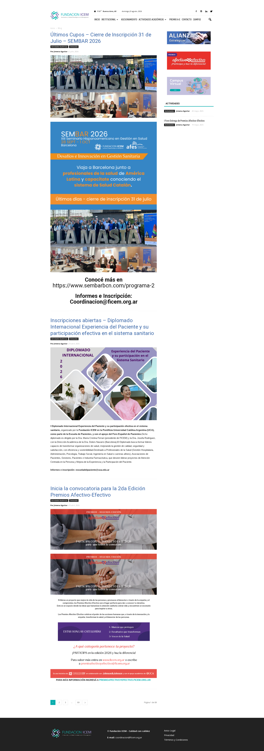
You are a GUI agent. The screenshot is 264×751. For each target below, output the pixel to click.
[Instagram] (201, 11)
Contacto (187, 19)
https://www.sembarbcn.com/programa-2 (103, 285)
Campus (197, 19)
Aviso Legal (169, 730)
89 (78, 702)
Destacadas (74, 47)
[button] (210, 19)
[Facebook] (196, 11)
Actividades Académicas (151, 19)
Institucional (108, 19)
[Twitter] (211, 11)
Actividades (169, 111)
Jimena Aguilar (60, 51)
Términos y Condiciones (176, 739)
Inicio (97, 19)
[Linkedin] (206, 11)
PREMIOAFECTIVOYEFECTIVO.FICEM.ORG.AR (125, 680)
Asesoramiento (129, 19)
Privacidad (169, 735)
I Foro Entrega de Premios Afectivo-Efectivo (184, 120)
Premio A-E (174, 19)
